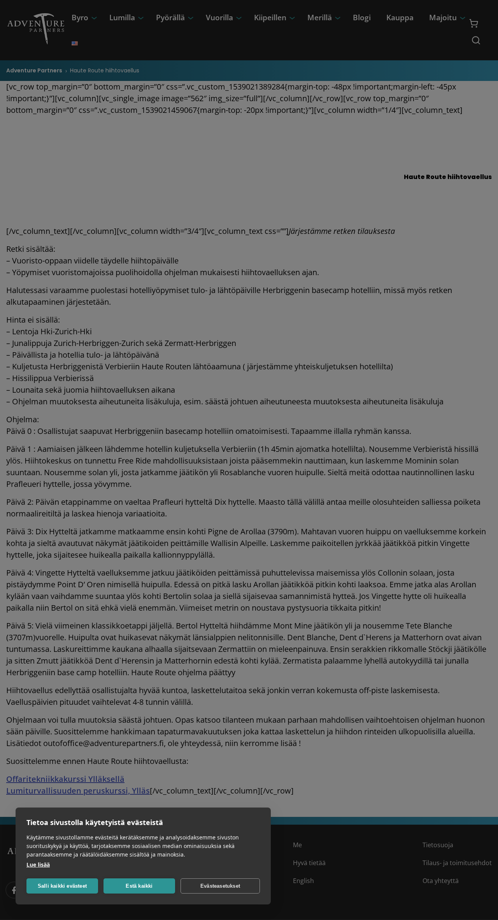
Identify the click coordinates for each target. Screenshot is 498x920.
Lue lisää (38, 864)
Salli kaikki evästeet (62, 886)
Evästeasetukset (220, 886)
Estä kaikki (139, 886)
